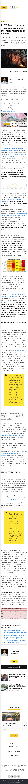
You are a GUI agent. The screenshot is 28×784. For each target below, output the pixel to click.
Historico (14, 760)
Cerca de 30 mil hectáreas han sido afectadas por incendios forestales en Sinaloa (15, 632)
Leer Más (7, 124)
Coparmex (20, 350)
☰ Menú (4, 7)
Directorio (14, 755)
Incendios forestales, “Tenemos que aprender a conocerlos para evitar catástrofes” (14, 637)
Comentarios (13, 667)
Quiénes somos (14, 746)
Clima (3, 21)
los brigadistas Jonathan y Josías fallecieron (14, 453)
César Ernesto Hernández (15, 653)
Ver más (14, 661)
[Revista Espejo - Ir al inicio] (14, 743)
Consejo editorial (14, 751)
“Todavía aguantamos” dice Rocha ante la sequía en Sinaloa (15, 641)
